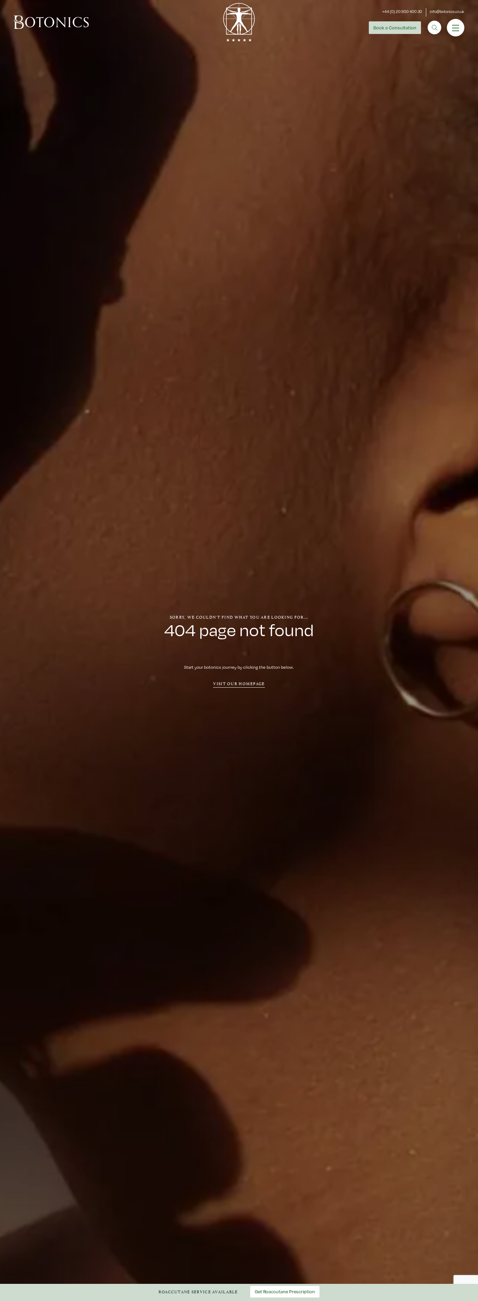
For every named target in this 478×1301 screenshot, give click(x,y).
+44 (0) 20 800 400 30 (402, 11)
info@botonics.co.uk (447, 11)
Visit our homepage (239, 683)
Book (394, 27)
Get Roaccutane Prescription (285, 1291)
